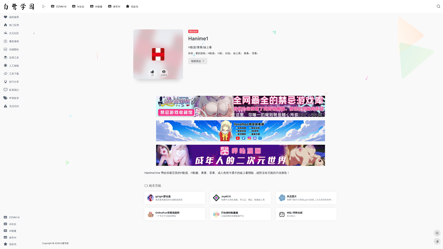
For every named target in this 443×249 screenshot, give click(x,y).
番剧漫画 (193, 31)
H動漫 (211, 53)
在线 (227, 53)
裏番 (246, 53)
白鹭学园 (64, 243)
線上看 (237, 53)
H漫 (220, 53)
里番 (254, 53)
